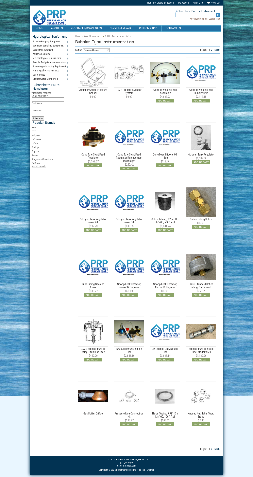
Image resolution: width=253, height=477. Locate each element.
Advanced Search (198, 18)
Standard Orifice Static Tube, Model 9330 (201, 350)
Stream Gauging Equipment (46, 42)
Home (77, 36)
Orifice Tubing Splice (201, 219)
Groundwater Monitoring (45, 79)
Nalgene (36, 135)
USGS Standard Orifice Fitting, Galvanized (201, 286)
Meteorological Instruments (46, 58)
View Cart (215, 2)
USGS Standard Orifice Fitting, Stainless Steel (93, 350)
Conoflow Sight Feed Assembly (165, 91)
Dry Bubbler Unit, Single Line (129, 350)
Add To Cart (165, 100)
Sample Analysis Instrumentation (49, 62)
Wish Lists (198, 2)
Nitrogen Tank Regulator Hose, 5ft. (129, 221)
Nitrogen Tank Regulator (201, 154)
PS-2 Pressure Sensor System (129, 91)
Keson (35, 155)
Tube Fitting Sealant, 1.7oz (93, 286)
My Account (183, 2)
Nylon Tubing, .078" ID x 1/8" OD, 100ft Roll (165, 415)
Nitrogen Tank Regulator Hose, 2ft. (93, 221)
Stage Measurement (42, 50)
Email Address (40, 95)
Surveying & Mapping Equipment (49, 66)
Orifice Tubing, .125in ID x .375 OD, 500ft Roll (165, 221)
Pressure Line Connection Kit (129, 415)
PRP (34, 127)
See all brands (39, 166)
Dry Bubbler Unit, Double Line (165, 350)
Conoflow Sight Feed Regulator (93, 156)
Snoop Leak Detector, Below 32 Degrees (129, 286)
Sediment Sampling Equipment (48, 46)
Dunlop (35, 147)
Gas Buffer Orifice (93, 413)
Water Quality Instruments (45, 71)
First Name (37, 103)
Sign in (150, 2)
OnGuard (36, 163)
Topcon (35, 151)
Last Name (37, 110)
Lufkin (35, 143)
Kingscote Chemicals (42, 159)
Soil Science (38, 75)
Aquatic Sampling (41, 54)
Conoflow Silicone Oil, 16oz (165, 156)
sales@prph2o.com (126, 465)
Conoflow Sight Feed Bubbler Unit (201, 91)
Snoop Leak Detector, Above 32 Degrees (165, 286)
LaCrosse (36, 139)
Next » (217, 49)
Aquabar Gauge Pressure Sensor (93, 91)
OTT (34, 131)
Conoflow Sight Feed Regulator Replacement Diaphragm (129, 157)
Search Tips (214, 18)
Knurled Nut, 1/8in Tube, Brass (201, 415)
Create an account (165, 2)
